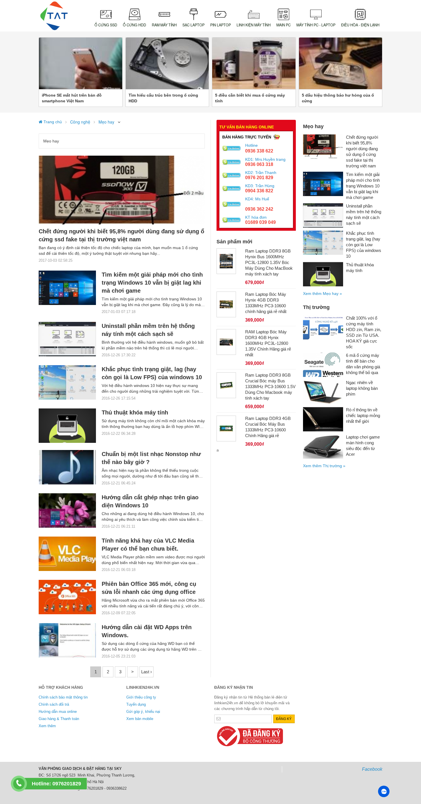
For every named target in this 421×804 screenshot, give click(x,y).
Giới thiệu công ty (141, 697)
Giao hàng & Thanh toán (59, 719)
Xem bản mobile (139, 719)
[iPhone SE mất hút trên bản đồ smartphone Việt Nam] (80, 63)
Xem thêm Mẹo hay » (322, 293)
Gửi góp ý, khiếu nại (143, 711)
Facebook (372, 769)
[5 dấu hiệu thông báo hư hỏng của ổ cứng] (340, 63)
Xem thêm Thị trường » (324, 465)
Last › (146, 671)
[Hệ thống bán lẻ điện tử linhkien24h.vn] (54, 16)
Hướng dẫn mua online (58, 711)
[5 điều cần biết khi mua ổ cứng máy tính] (254, 63)
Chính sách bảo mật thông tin (63, 697)
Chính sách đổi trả (54, 704)
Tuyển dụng (136, 704)
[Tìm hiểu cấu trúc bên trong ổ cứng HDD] (167, 63)
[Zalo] (383, 791)
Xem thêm (47, 726)
